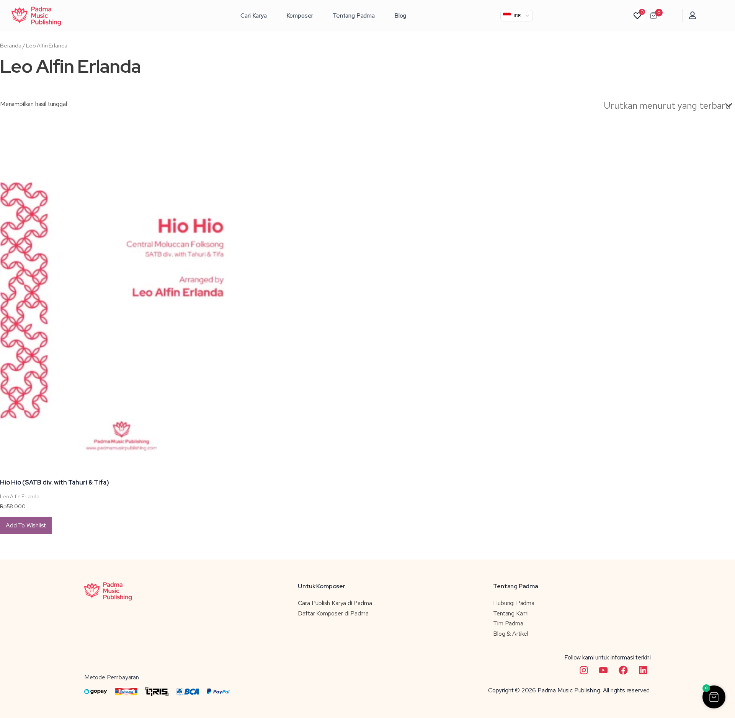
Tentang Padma (354, 15)
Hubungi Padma (513, 603)
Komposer (300, 15)
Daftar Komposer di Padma (333, 613)
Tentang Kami (511, 613)
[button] (713, 696)
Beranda (10, 45)
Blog (400, 15)
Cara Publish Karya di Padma (335, 603)
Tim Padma (508, 623)
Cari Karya (253, 15)
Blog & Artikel (510, 634)
